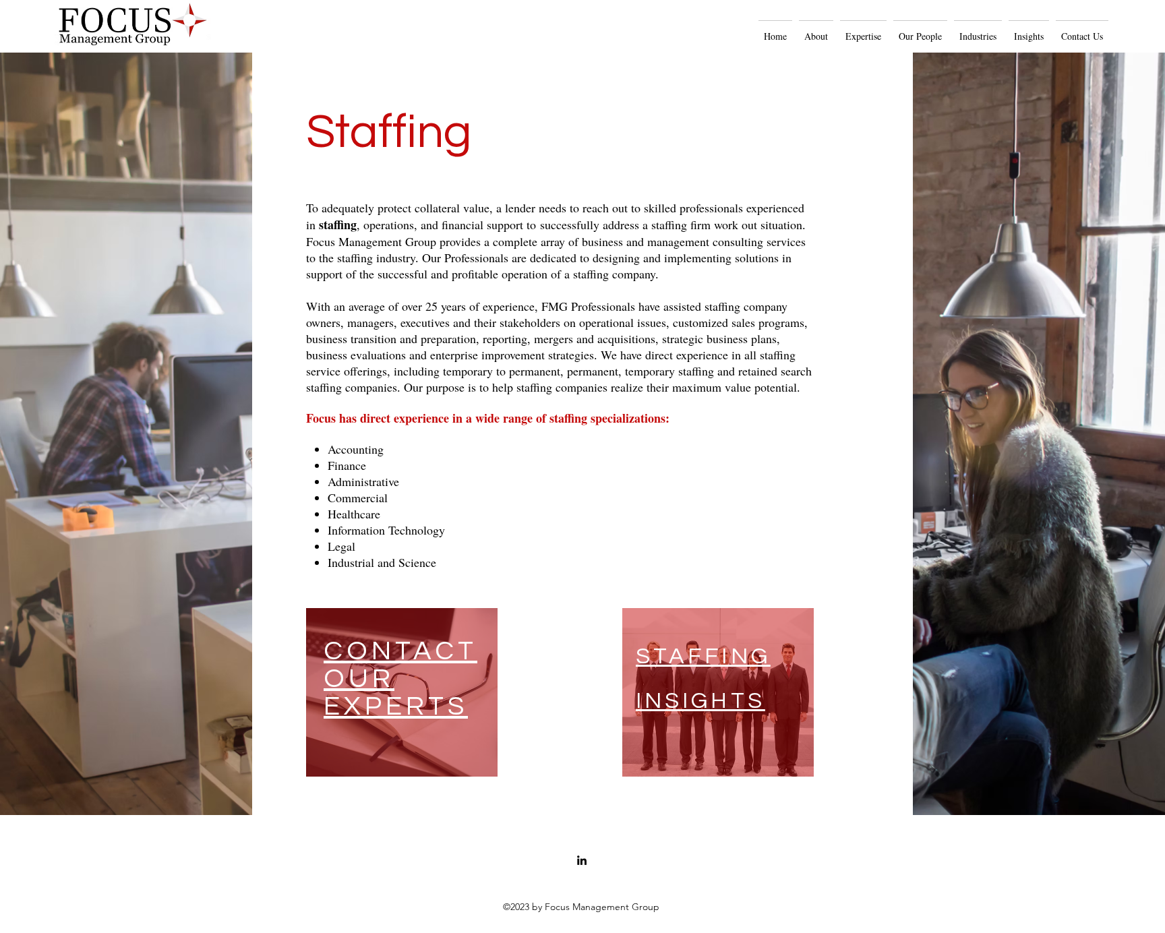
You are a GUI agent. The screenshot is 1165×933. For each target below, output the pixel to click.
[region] (402, 692)
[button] (816, 30)
